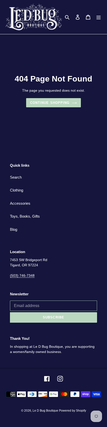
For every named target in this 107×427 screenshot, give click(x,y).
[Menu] (98, 17)
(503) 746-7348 (22, 275)
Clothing (16, 190)
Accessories (20, 203)
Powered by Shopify (72, 410)
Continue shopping (49, 103)
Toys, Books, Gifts (25, 216)
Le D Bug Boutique (46, 410)
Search (16, 177)
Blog (13, 229)
